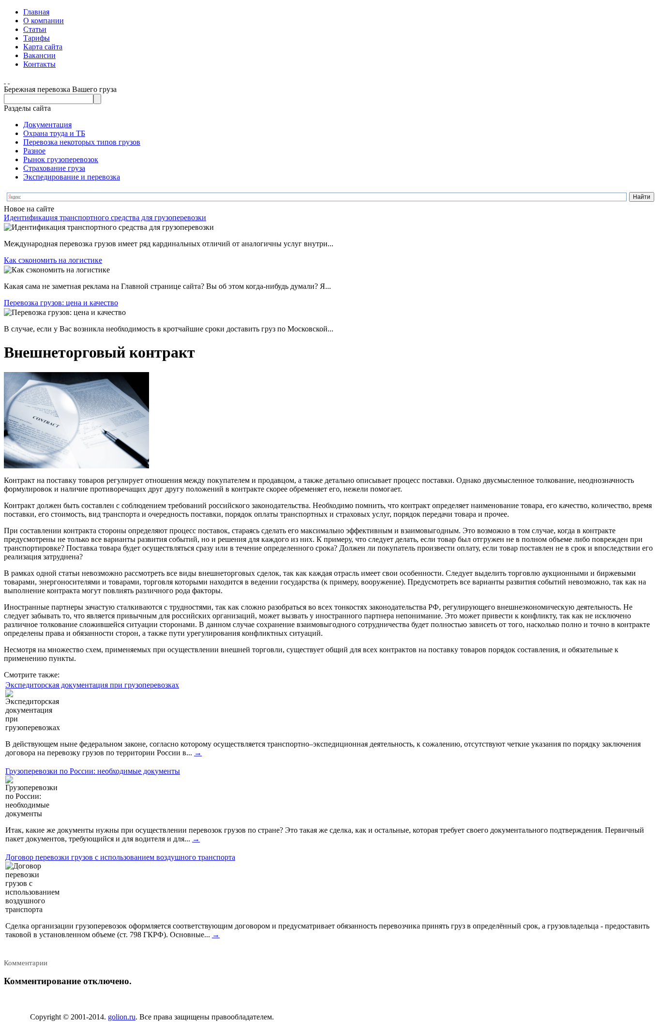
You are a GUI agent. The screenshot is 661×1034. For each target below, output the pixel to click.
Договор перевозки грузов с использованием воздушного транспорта (120, 857)
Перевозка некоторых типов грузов (81, 142)
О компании (43, 20)
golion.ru (121, 1017)
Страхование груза (54, 168)
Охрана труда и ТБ (54, 133)
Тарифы (36, 38)
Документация (47, 124)
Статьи (34, 29)
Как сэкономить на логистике (53, 260)
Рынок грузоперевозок (60, 159)
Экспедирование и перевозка (71, 177)
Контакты (39, 64)
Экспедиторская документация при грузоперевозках (92, 685)
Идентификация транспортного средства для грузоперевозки (105, 217)
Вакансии (39, 55)
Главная (36, 12)
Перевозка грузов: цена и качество (61, 303)
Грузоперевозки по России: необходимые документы (92, 771)
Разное (34, 151)
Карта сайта (42, 47)
